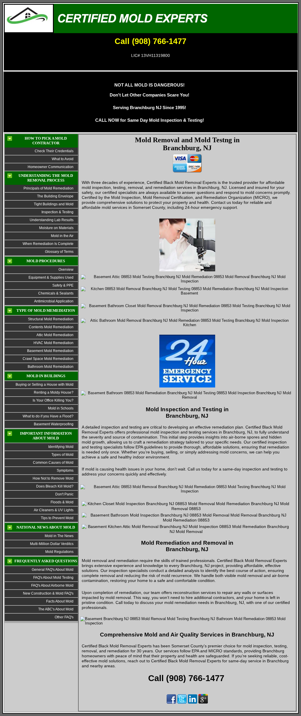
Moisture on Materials (56, 228)
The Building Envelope (55, 196)
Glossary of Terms (59, 252)
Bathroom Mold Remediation (50, 367)
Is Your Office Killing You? (53, 400)
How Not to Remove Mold (53, 478)
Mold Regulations (59, 552)
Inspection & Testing (57, 212)
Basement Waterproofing (53, 424)
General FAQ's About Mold (52, 570)
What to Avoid (62, 159)
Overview (65, 270)
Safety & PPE (62, 285)
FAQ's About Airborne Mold (52, 585)
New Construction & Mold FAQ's (48, 593)
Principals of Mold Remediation (48, 188)
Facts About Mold (59, 601)
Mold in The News (59, 536)
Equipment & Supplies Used (51, 277)
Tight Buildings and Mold (53, 204)
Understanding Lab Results (51, 220)
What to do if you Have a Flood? (48, 416)
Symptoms (65, 470)
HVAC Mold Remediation (53, 343)
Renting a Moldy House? (53, 392)
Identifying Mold (60, 447)
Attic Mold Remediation (54, 335)
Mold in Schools (60, 408)
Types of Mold (62, 455)
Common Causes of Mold (53, 463)
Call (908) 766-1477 (150, 41)
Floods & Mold (62, 502)
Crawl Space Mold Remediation (48, 359)
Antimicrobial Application (53, 301)
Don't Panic (63, 494)
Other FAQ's (64, 617)
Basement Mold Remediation (50, 351)
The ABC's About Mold (55, 609)
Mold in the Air (62, 236)
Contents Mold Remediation (51, 327)
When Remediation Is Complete (48, 244)
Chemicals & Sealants (55, 293)
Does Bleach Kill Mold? (54, 486)
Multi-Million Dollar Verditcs (51, 544)
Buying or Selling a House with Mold (44, 384)
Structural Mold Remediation (50, 319)
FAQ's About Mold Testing (53, 577)
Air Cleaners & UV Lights (53, 510)
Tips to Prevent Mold (57, 518)
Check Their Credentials (54, 151)
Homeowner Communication (50, 167)
